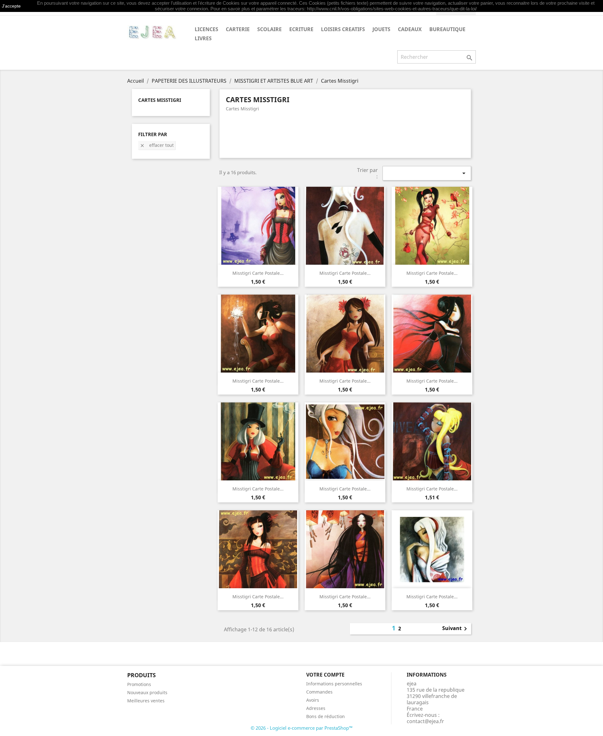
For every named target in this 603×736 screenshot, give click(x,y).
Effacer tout (157, 145)
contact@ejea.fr (425, 721)
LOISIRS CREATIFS (343, 29)
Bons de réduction (325, 716)
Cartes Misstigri (159, 100)
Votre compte (325, 674)
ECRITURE (301, 29)
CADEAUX (410, 29)
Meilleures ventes (146, 701)
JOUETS (381, 29)
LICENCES (206, 29)
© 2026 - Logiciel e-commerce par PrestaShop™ (302, 728)
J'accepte (11, 5)
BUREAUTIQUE (447, 29)
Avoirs (312, 700)
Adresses (315, 708)
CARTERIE (238, 29)
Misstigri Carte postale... (258, 273)
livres (203, 38)
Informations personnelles (334, 684)
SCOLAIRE (269, 29)
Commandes (319, 692)
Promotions (139, 684)
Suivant (455, 629)
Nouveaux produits (147, 692)
